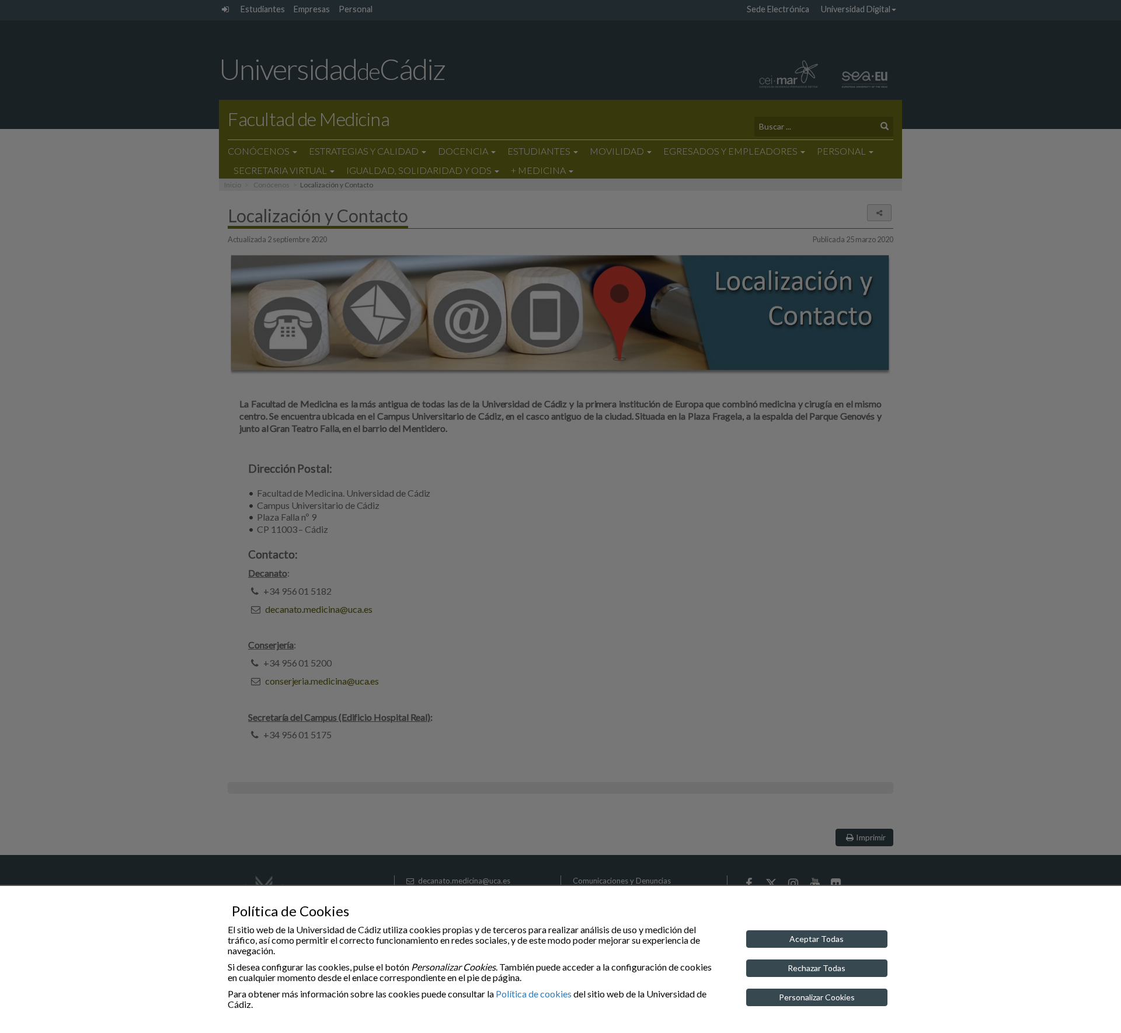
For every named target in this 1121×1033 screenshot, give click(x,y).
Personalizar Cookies (817, 997)
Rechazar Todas (816, 968)
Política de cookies (534, 993)
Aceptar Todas (816, 939)
